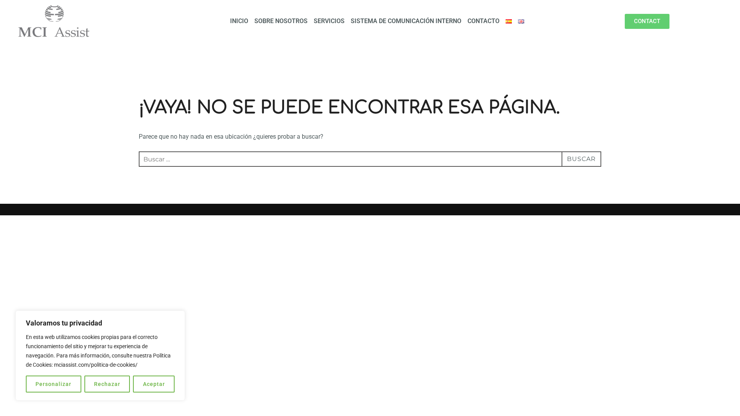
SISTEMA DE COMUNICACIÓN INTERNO (406, 21)
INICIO (239, 21)
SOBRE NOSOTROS (281, 21)
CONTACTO (484, 21)
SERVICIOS (329, 21)
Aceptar (154, 384)
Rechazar (107, 384)
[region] (100, 355)
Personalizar (53, 384)
